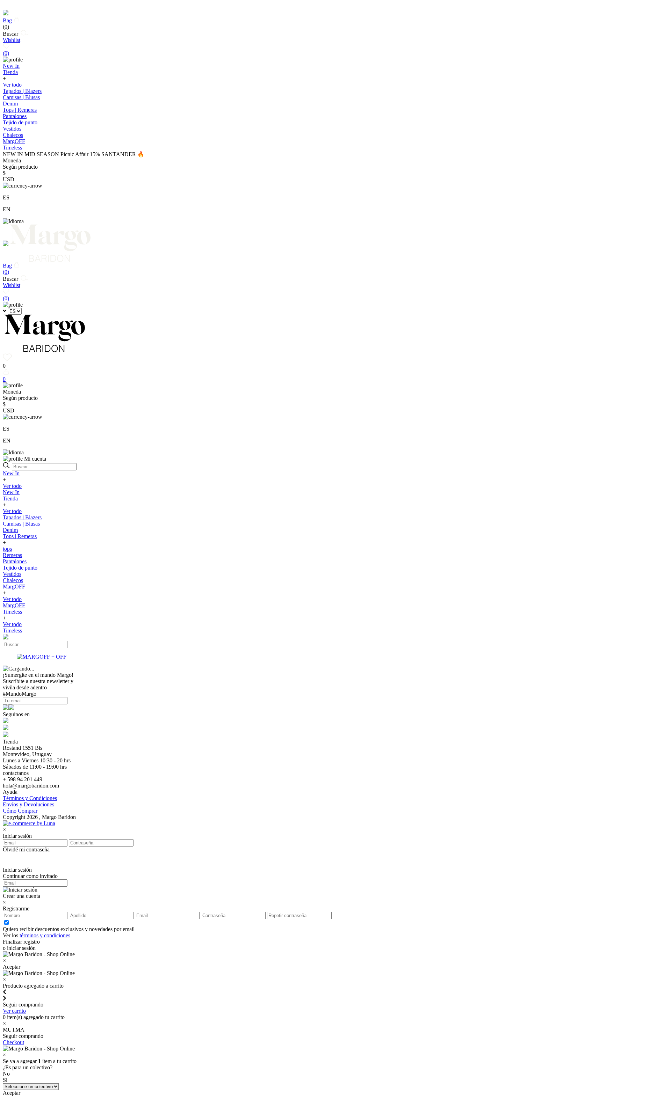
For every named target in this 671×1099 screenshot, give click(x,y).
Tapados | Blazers (22, 91)
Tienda (10, 498)
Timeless (12, 612)
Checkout (13, 1042)
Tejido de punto (20, 122)
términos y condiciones (45, 935)
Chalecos (13, 135)
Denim (10, 104)
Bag (8, 23)
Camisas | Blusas (21, 97)
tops (7, 549)
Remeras (12, 555)
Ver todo (12, 85)
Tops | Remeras (20, 110)
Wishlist (11, 46)
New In (11, 473)
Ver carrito (14, 1011)
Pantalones (15, 116)
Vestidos (12, 129)
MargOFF (14, 586)
